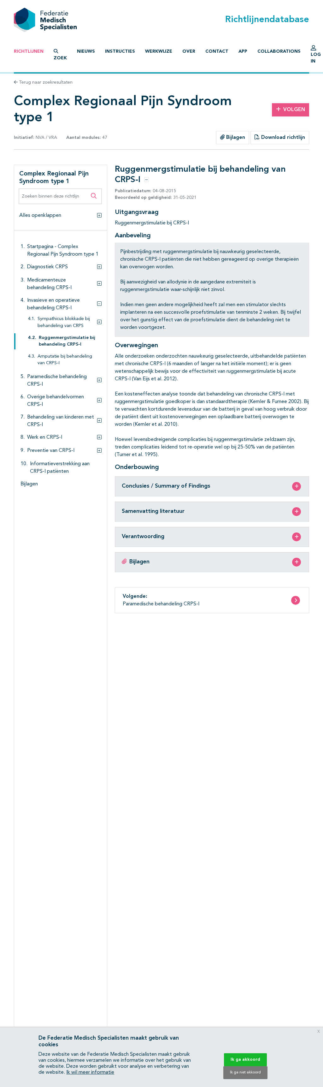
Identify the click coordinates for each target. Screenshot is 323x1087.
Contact (216, 51)
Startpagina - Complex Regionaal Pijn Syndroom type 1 (62, 250)
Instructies (120, 51)
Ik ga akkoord (245, 1059)
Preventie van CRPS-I (50, 450)
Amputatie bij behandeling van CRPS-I (65, 360)
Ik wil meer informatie (90, 1072)
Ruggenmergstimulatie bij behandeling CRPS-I (67, 341)
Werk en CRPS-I (44, 437)
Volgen (294, 109)
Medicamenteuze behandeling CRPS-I (49, 284)
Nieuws (86, 51)
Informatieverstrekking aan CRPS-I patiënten (60, 467)
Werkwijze (158, 51)
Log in (316, 57)
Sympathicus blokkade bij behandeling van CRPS (64, 322)
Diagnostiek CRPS (47, 267)
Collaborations (279, 51)
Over (188, 51)
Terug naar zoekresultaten (45, 82)
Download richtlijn (282, 137)
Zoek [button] (60, 58)
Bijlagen (235, 137)
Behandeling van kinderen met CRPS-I (60, 421)
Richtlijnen (29, 51)
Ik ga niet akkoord (245, 1072)
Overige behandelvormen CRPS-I (55, 401)
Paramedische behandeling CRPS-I (57, 380)
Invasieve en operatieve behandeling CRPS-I (53, 304)
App (242, 51)
